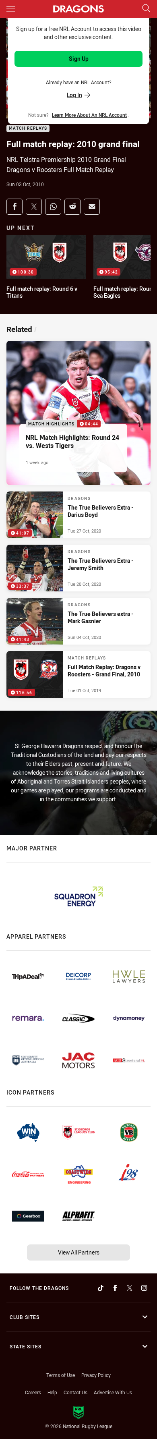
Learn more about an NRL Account (89, 115)
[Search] (146, 9)
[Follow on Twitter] (129, 1288)
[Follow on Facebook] (115, 1288)
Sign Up (79, 58)
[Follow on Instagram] (144, 1288)
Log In (74, 95)
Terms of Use (60, 1375)
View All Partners (78, 1252)
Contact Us (75, 1392)
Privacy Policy (96, 1375)
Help (52, 1392)
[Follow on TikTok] (100, 1288)
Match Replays (28, 128)
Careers (33, 1392)
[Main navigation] (10, 8)
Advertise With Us (113, 1392)
